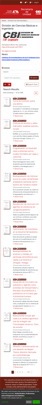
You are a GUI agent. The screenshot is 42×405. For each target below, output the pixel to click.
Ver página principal (9, 51)
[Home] (11, 12)
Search (35, 78)
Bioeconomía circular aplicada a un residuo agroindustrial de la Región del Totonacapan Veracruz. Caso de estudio (26, 321)
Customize (4, 402)
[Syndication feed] (36, 93)
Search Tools (33, 84)
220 (28, 372)
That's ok (36, 402)
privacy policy (27, 398)
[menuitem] (21, 2)
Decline (28, 402)
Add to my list (22, 98)
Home (4, 21)
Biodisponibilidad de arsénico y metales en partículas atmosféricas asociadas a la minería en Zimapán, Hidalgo (25, 257)
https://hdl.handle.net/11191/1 (12, 47)
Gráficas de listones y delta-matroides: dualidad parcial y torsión (25, 126)
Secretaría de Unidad (27, 11)
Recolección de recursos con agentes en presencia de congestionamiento (26, 207)
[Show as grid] (9, 84)
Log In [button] (36, 2)
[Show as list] (5, 84)
